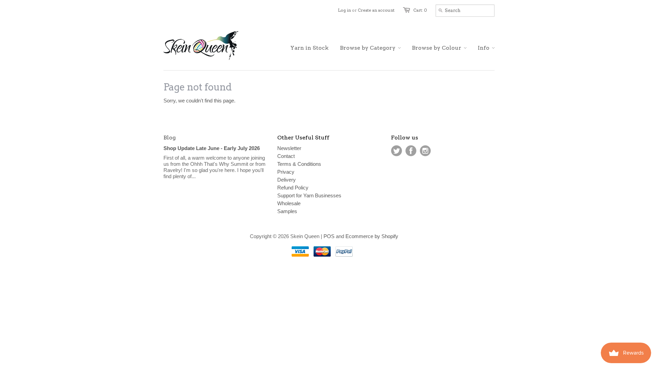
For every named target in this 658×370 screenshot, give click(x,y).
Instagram (425, 150)
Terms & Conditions (299, 164)
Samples (287, 211)
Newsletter (289, 148)
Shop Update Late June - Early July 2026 (211, 148)
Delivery (286, 180)
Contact (286, 156)
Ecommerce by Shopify (371, 236)
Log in (344, 10)
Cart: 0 (420, 10)
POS (329, 236)
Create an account (376, 10)
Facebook (410, 150)
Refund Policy (292, 187)
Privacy (285, 172)
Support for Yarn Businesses (309, 195)
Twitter (396, 150)
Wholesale (289, 203)
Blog (169, 137)
